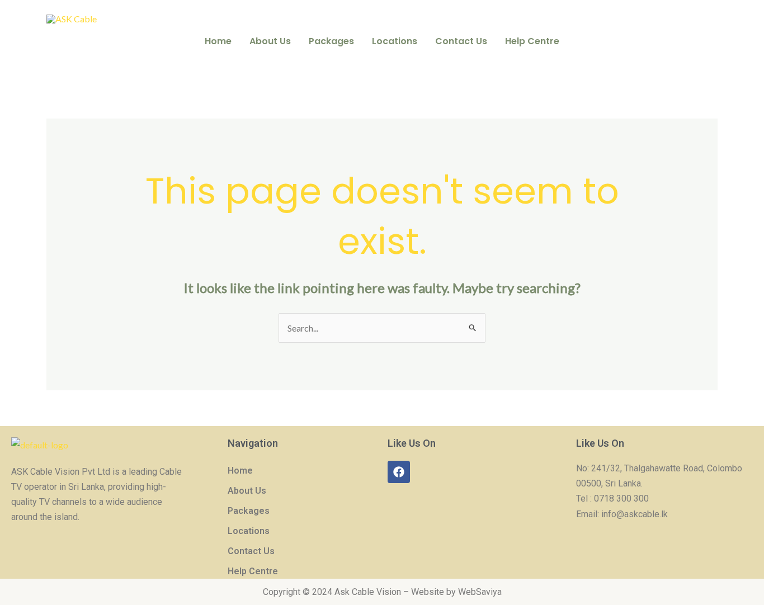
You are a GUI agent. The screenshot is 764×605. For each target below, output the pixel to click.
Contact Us (461, 41)
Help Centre (532, 41)
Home (218, 41)
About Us (270, 41)
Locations (394, 41)
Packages (331, 41)
